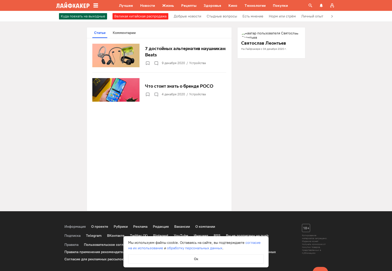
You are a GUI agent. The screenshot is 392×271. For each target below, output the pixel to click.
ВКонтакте (116, 235)
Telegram (94, 235)
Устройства (197, 63)
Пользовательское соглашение (110, 244)
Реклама (140, 226)
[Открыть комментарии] (156, 63)
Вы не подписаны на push (247, 235)
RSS (217, 235)
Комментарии (124, 33)
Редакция (161, 226)
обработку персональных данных (194, 248)
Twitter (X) (139, 235)
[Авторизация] (332, 5)
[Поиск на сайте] (310, 5)
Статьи (99, 33)
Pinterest (160, 235)
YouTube (181, 235)
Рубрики (121, 226)
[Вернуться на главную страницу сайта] (73, 5)
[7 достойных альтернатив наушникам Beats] (159, 55)
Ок (196, 259)
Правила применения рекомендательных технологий (108, 252)
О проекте (99, 226)
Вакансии (182, 226)
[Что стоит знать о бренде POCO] (159, 90)
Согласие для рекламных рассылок (93, 259)
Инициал (201, 235)
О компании (205, 226)
